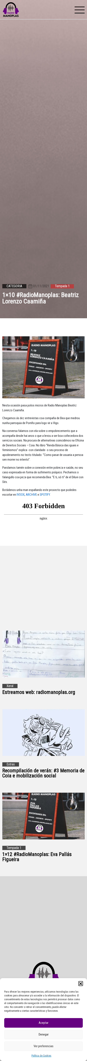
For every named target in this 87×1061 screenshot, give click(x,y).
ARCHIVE (31, 495)
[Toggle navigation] (80, 9)
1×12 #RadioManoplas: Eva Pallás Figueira (37, 856)
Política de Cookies (41, 1055)
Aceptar (43, 1023)
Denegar (44, 1034)
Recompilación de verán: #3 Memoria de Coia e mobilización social (43, 773)
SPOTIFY (45, 495)
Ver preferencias (43, 1046)
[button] (81, 983)
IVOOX (20, 495)
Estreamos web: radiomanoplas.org (38, 692)
